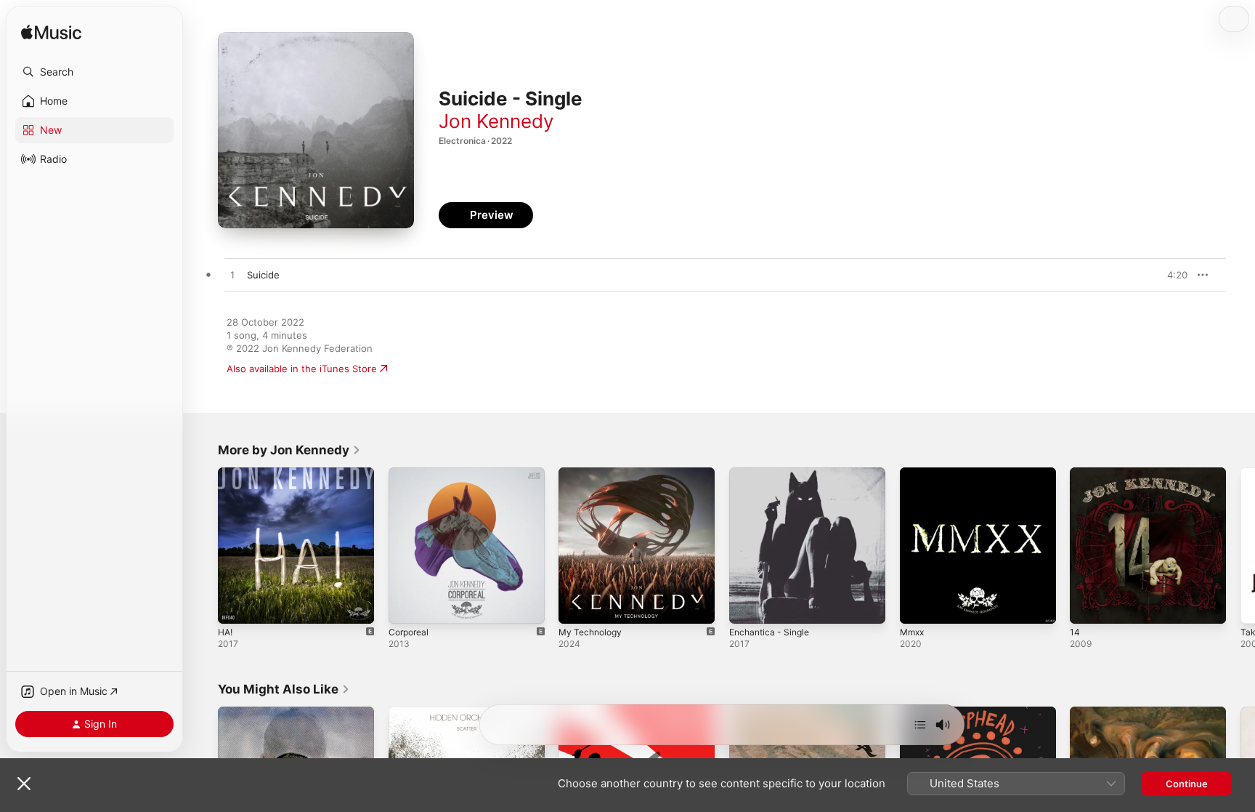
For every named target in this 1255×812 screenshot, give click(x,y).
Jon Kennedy (496, 121)
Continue (1187, 783)
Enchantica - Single (772, 473)
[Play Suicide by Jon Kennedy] (232, 275)
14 (1075, 473)
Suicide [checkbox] (263, 275)
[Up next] (920, 725)
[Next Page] (1240, 545)
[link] (289, 450)
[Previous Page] (203, 545)
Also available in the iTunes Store (302, 368)
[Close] (24, 783)
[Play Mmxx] (918, 605)
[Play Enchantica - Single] (747, 605)
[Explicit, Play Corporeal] (407, 605)
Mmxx (913, 473)
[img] (51, 33)
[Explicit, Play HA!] (236, 605)
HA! (226, 473)
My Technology (593, 473)
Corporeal (411, 473)
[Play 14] (1088, 605)
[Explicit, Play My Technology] (577, 605)
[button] (94, 72)
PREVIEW (1171, 274)
